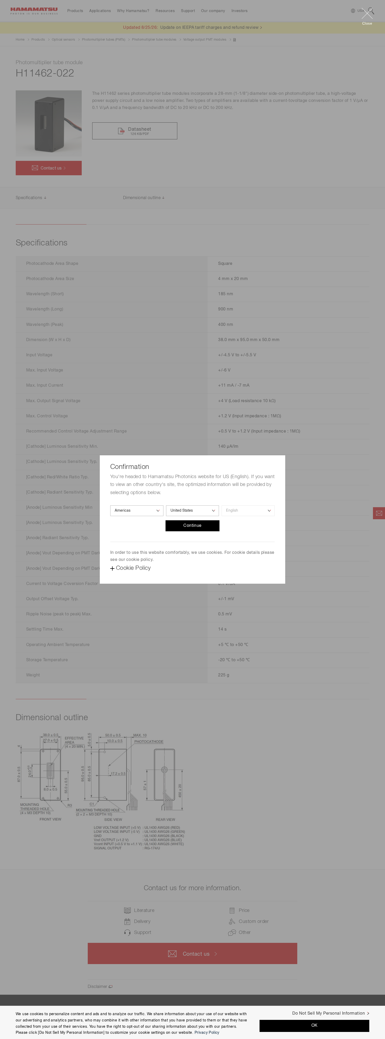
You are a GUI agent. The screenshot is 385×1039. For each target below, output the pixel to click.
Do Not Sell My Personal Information (328, 1013)
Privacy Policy (207, 1033)
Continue (192, 526)
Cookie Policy (133, 568)
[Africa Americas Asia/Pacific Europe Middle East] (136, 510)
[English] (248, 510)
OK (314, 1026)
